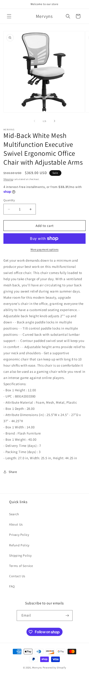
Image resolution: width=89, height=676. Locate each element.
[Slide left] (34, 121)
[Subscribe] (67, 615)
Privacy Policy (19, 535)
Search (14, 514)
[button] (9, 16)
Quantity (9, 200)
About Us (16, 524)
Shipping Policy (20, 555)
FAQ (12, 586)
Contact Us (17, 576)
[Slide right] (55, 121)
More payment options (45, 249)
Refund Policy (19, 545)
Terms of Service (21, 566)
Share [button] (13, 472)
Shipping (8, 179)
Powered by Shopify (54, 667)
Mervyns (37, 667)
